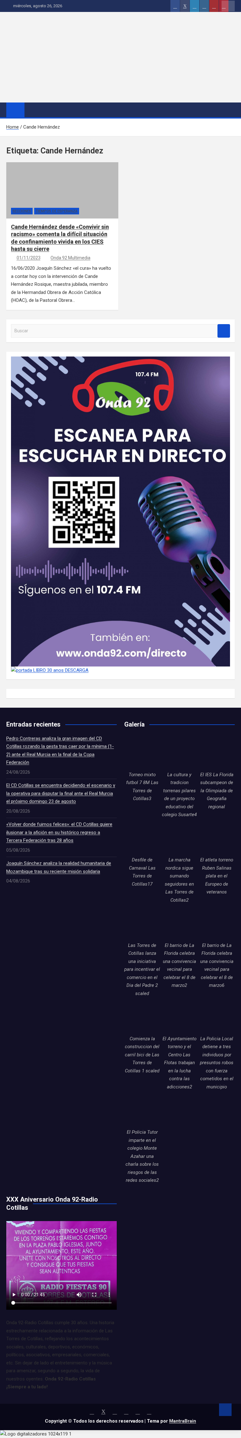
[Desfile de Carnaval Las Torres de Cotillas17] (142, 838)
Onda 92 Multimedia (70, 257)
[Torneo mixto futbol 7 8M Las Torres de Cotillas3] (142, 753)
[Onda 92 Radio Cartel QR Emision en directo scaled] (120, 360)
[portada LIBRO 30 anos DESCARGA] (49, 670)
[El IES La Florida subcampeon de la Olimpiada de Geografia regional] (217, 753)
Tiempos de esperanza (57, 211)
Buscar (223, 331)
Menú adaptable (228, 6)
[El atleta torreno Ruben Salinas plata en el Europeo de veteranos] (217, 838)
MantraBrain (182, 1421)
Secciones (22, 211)
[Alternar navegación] (32, 109)
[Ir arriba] (225, 1409)
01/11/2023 (28, 257)
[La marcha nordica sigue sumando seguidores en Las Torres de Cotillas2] (180, 838)
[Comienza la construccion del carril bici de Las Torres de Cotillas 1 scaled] (142, 1017)
